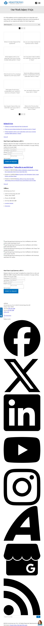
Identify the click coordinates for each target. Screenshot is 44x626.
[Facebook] (22, 356)
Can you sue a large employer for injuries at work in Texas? (20, 129)
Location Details (9, 203)
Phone (6, 152)
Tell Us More (7, 158)
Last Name (7, 150)
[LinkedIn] (22, 430)
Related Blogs (8, 167)
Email (5, 154)
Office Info (6, 313)
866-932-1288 (11, 308)
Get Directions (7, 316)
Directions (7, 206)
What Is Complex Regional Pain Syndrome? (16, 126)
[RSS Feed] (22, 614)
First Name (7, 149)
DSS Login (24, 625)
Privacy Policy (13, 625)
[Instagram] (22, 505)
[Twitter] (22, 393)
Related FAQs (8, 124)
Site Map (19, 625)
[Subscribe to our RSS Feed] (23, 167)
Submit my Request (11, 161)
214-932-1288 (11, 310)
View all (6, 137)
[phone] (36, 3)
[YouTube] (22, 468)
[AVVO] (22, 540)
